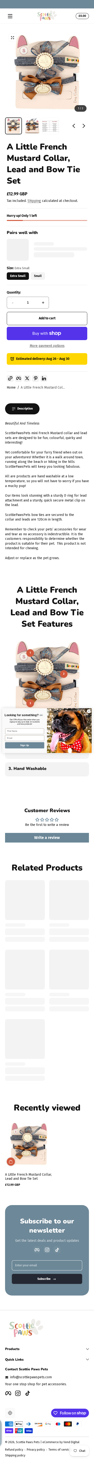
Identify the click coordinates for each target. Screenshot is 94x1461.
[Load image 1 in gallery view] (13, 125)
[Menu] (10, 16)
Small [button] (38, 276)
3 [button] (30, 703)
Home (11, 387)
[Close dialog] (89, 711)
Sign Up (24, 745)
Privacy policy (36, 1449)
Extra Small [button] (18, 276)
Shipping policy (15, 1455)
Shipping (34, 201)
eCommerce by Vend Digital (60, 1442)
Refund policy (14, 1449)
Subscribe (44, 1279)
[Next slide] (84, 126)
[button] (81, 16)
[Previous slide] (74, 126)
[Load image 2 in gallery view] (32, 125)
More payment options (47, 346)
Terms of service (59, 1449)
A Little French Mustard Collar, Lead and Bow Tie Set (28, 1177)
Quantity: (14, 292)
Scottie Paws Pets (28, 1442)
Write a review (47, 837)
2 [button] (63, 673)
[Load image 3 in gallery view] (50, 125)
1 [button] (30, 652)
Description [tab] (25, 408)
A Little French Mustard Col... (43, 387)
